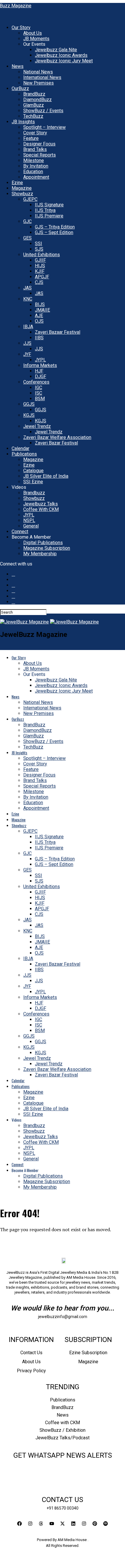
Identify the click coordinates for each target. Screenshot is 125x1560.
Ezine (17, 182)
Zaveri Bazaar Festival (57, 332)
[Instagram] (30, 1523)
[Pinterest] (94, 1523)
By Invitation (35, 166)
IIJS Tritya (45, 210)
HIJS (40, 265)
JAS (27, 288)
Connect (20, 531)
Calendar (20, 448)
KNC (27, 299)
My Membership (40, 553)
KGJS (29, 415)
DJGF (40, 376)
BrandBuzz (34, 94)
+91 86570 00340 (62, 1508)
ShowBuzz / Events (43, 110)
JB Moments (36, 38)
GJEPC (30, 199)
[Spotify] (105, 1523)
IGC (38, 387)
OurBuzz (20, 88)
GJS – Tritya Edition (55, 227)
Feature (31, 138)
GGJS (29, 404)
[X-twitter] (62, 1523)
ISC (38, 393)
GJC (27, 221)
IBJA (28, 326)
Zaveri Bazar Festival (56, 443)
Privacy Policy (31, 1370)
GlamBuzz (33, 105)
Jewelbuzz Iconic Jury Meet (64, 61)
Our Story (21, 27)
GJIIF (40, 260)
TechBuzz (33, 116)
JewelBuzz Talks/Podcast (62, 1437)
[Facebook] (19, 1523)
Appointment (36, 177)
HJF (39, 371)
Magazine (22, 188)
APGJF (42, 277)
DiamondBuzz (37, 99)
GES (27, 238)
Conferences (36, 382)
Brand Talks (35, 149)
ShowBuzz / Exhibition (62, 1430)
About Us (32, 33)
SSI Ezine (33, 481)
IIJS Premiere (49, 216)
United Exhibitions (41, 254)
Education (33, 171)
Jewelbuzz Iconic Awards (61, 55)
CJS (39, 282)
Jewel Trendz (37, 426)
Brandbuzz (34, 493)
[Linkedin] (73, 1523)
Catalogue (33, 470)
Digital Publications (43, 542)
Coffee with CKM (62, 1422)
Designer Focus (39, 144)
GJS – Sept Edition (54, 232)
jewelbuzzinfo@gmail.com (62, 1316)
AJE (39, 315)
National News (38, 72)
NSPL (29, 520)
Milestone (33, 160)
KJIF (39, 271)
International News (42, 77)
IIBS (39, 337)
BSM (40, 398)
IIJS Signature (49, 205)
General (31, 526)
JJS (27, 343)
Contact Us (31, 1352)
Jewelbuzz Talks (40, 504)
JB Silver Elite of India (45, 476)
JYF (27, 354)
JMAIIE (42, 310)
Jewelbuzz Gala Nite (56, 49)
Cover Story (35, 133)
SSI (38, 243)
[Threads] (41, 1523)
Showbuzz (22, 193)
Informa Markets (40, 365)
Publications (24, 454)
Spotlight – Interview (44, 127)
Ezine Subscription (88, 1352)
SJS (39, 249)
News (18, 66)
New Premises (38, 83)
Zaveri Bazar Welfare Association (57, 437)
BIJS (40, 304)
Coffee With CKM (41, 509)
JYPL (40, 360)
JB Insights (23, 121)
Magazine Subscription (46, 548)
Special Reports (39, 155)
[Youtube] (51, 1523)
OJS (39, 321)
